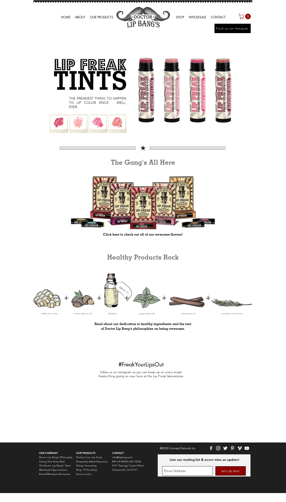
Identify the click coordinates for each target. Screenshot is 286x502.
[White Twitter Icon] (225, 448)
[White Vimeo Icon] (239, 448)
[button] (197, 17)
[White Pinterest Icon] (232, 448)
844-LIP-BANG (120, 461)
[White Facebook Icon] (211, 448)
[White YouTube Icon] (247, 448)
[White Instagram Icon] (218, 448)
